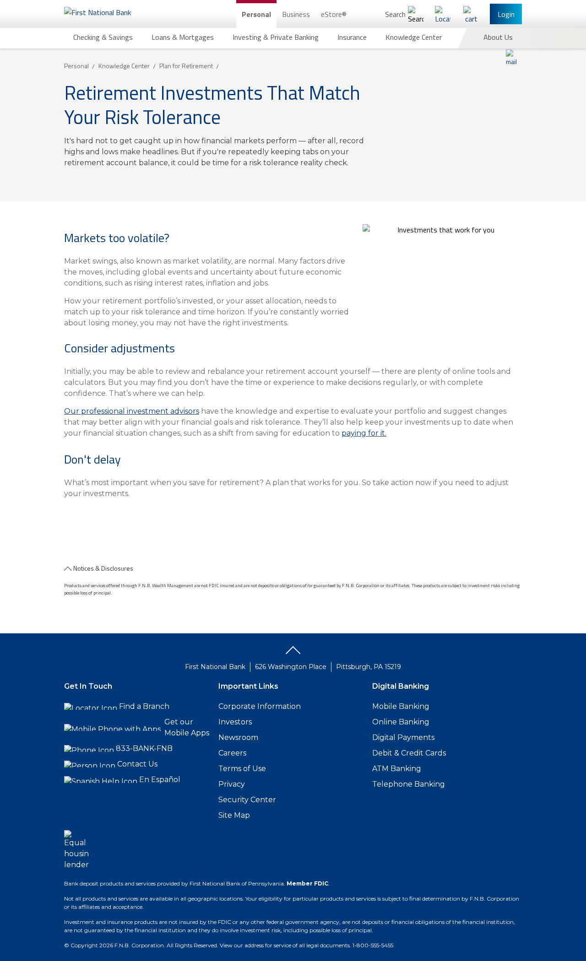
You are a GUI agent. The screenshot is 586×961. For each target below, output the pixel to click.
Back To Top (293, 653)
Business (296, 14)
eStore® (334, 14)
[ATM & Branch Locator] (443, 14)
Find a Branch (144, 706)
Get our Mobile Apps (186, 727)
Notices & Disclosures (103, 568)
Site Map (234, 815)
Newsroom (238, 737)
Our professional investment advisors (131, 411)
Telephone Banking (408, 784)
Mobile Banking (400, 706)
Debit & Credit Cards (409, 753)
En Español (159, 779)
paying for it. (364, 433)
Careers (232, 753)
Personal (256, 14)
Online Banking (400, 722)
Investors (235, 722)
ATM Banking (396, 768)
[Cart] (471, 14)
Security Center (247, 799)
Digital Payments (403, 737)
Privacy (231, 784)
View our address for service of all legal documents (285, 945)
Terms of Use (242, 768)
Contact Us (137, 764)
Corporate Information (259, 706)
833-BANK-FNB (144, 748)
